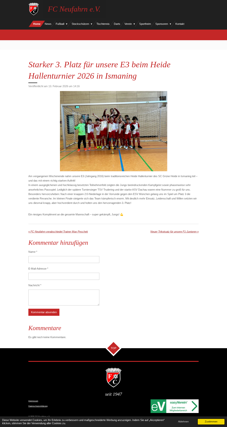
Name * (32, 251)
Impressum (33, 401)
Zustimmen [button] (211, 421)
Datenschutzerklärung (38, 406)
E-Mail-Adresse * (38, 268)
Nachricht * (34, 285)
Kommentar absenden (44, 312)
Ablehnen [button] (183, 421)
